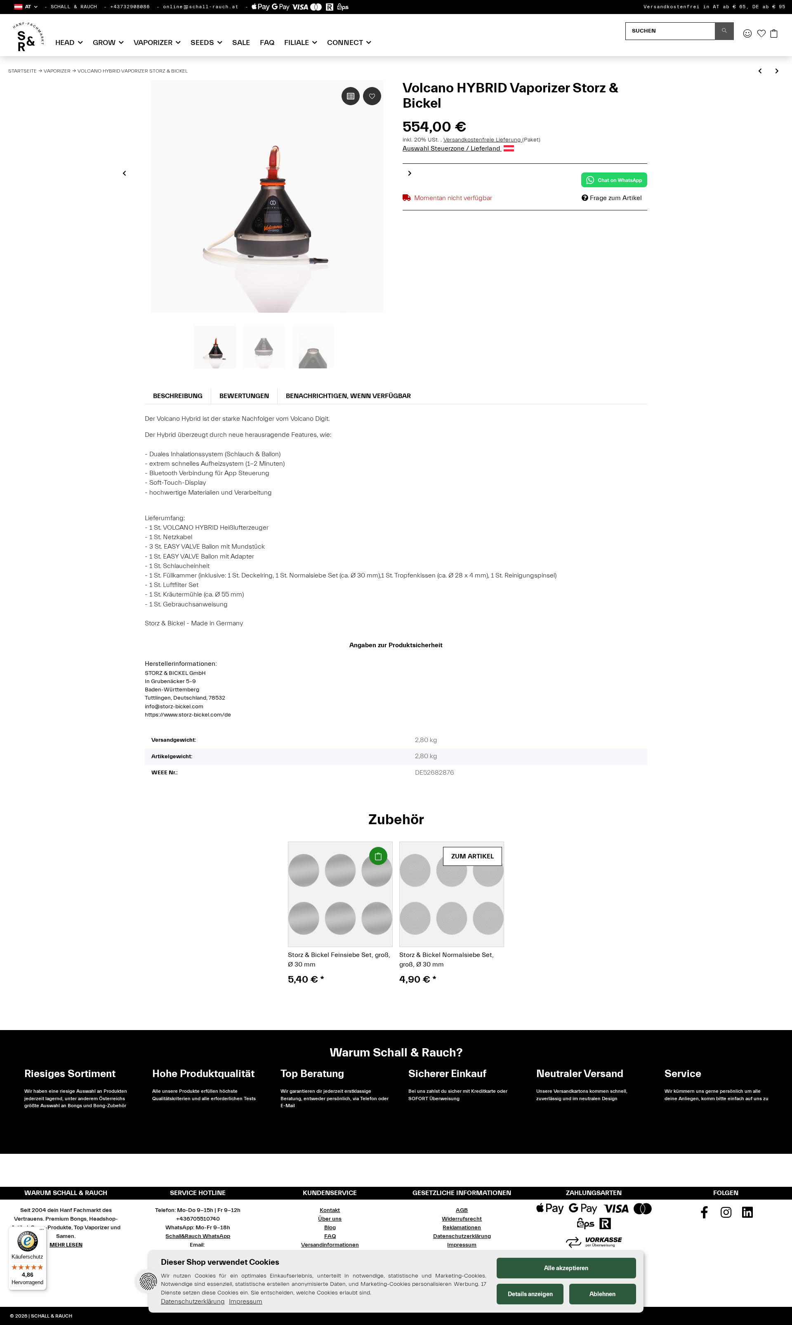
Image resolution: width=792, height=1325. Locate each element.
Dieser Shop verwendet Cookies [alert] (220, 1262)
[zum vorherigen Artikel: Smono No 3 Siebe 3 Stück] (760, 71)
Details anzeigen (530, 1294)
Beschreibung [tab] (178, 396)
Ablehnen (602, 1294)
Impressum (461, 1245)
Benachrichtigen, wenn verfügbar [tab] (348, 396)
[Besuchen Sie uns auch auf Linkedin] (748, 1215)
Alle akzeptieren (566, 1268)
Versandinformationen (330, 1245)
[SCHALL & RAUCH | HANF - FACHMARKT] (28, 36)
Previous (124, 173)
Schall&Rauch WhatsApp (197, 1236)
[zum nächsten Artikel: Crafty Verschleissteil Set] (776, 71)
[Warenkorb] (773, 34)
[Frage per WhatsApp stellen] (614, 179)
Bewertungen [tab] (244, 396)
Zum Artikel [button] (472, 856)
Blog (330, 1227)
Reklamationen (462, 1227)
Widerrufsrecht (462, 1219)
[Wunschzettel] (761, 34)
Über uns (330, 1219)
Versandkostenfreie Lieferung (482, 140)
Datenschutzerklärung (462, 1236)
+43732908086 (130, 6)
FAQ (267, 42)
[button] (25, 7)
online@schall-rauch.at (200, 6)
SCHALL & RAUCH (74, 6)
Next (410, 173)
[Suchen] (724, 31)
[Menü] (42, 1231)
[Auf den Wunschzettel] (372, 96)
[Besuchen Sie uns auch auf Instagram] (726, 1215)
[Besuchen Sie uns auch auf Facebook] (704, 1215)
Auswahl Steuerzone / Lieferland (452, 148)
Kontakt (330, 1210)
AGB (462, 1210)
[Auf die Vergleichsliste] (351, 96)
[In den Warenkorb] (378, 856)
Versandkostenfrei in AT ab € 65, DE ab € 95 (714, 6)
